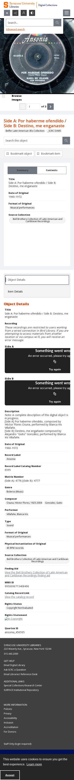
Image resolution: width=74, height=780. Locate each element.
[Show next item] (50, 106)
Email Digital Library (14, 665)
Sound (10, 525)
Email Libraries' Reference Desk (20, 674)
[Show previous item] (23, 106)
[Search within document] (66, 140)
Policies (8, 709)
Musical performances (22, 207)
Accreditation (11, 727)
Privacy (7, 713)
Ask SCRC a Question (15, 669)
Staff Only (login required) (17, 743)
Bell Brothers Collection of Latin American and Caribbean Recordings (37, 220)
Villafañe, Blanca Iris (17, 514)
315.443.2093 (11, 653)
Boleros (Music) (15, 491)
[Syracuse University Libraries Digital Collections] (37, 5)
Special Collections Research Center (23, 685)
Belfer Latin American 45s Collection (25, 130)
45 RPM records (15, 548)
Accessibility (10, 718)
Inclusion (8, 722)
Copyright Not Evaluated (20, 607)
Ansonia (11, 459)
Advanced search (15, 29)
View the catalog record (19, 597)
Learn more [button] (34, 764)
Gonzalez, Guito (53, 502)
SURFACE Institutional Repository (21, 690)
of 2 (43, 106)
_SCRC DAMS (54, 130)
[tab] (22, 170)
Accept (9, 775)
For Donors (10, 731)
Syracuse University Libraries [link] (22, 645)
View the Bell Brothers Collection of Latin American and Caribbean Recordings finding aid (36, 574)
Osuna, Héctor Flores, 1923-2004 (24, 502)
